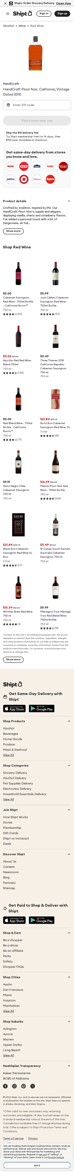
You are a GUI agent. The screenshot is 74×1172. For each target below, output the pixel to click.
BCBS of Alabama (16, 1078)
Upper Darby (12, 1044)
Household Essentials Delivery (24, 794)
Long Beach (11, 1050)
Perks (7, 956)
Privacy (33, 1138)
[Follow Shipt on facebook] (5, 1086)
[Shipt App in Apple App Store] (14, 709)
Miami (7, 995)
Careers (9, 866)
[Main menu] (7, 14)
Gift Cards (10, 833)
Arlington (10, 1028)
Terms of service (13, 1138)
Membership (12, 827)
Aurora (8, 1034)
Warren (8, 1039)
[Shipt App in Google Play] (41, 709)
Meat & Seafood (15, 749)
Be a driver (10, 945)
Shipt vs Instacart (16, 838)
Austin (7, 984)
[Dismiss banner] (5, 3)
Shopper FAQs (13, 966)
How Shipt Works (15, 817)
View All (8, 755)
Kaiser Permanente (16, 1073)
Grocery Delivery (15, 772)
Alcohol (8, 728)
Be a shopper (12, 940)
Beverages (10, 733)
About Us (9, 861)
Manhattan (11, 1005)
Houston (9, 1000)
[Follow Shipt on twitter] (32, 1086)
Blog (6, 877)
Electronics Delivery (17, 788)
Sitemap (9, 888)
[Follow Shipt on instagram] (14, 1086)
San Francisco (13, 989)
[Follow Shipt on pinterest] (23, 1086)
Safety (8, 961)
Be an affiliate (13, 950)
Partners (9, 882)
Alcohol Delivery (14, 778)
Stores (7, 822)
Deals (7, 843)
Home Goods (12, 739)
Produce (9, 744)
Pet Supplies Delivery (18, 783)
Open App (63, 3)
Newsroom (11, 872)
